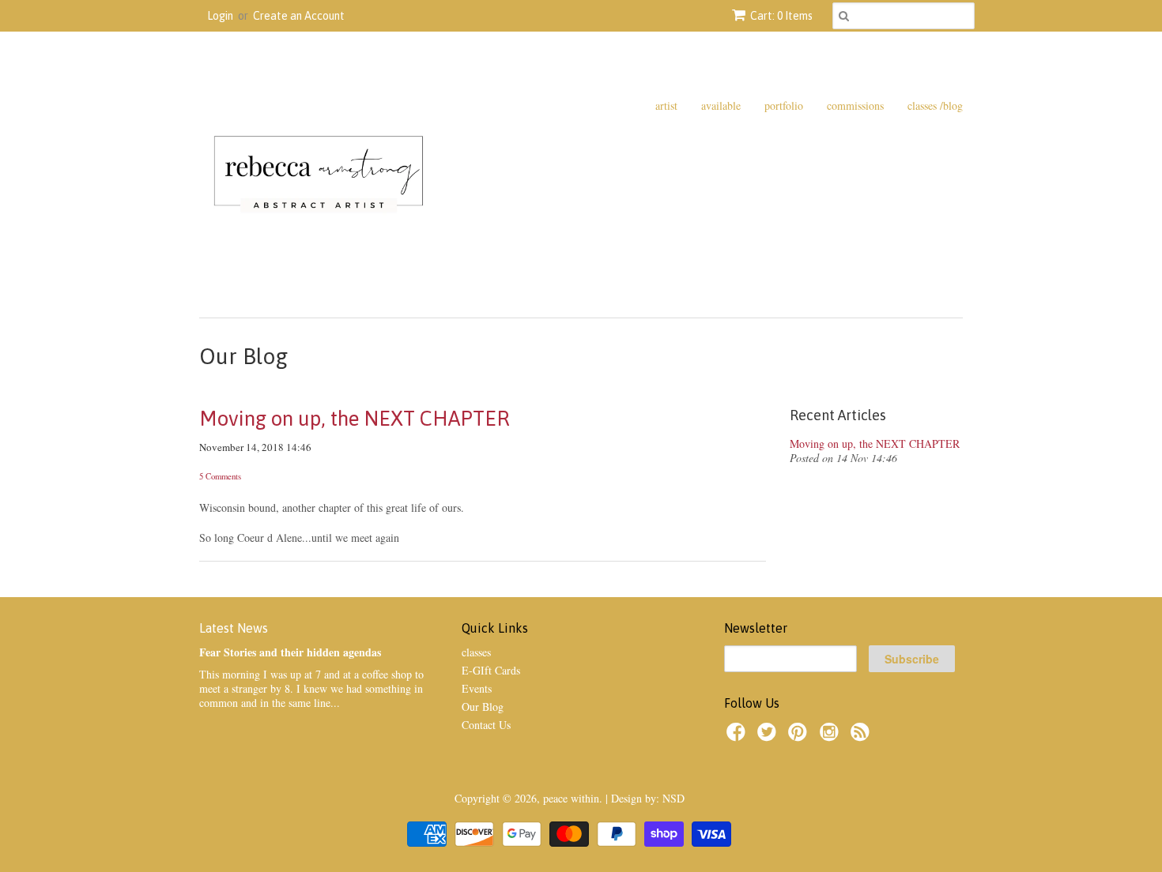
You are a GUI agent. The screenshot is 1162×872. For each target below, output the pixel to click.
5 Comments (220, 476)
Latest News (233, 628)
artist (666, 105)
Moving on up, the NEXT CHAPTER (354, 418)
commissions (855, 105)
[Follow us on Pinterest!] (800, 736)
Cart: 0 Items (781, 15)
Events (477, 688)
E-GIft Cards (491, 670)
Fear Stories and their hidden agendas (290, 652)
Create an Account (299, 15)
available (721, 105)
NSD (673, 798)
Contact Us (486, 724)
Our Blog (483, 706)
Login (220, 15)
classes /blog (935, 105)
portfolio (783, 105)
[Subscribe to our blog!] (862, 736)
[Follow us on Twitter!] (769, 736)
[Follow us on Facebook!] (738, 736)
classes (476, 652)
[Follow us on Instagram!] (831, 736)
